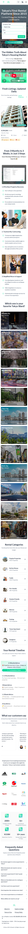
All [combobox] (4, 32)
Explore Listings (19, 909)
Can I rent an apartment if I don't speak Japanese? (11, 874)
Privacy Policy (19, 912)
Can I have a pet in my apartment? (10, 886)
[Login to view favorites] (18, 2)
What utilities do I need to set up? (10, 898)
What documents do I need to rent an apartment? (11, 868)
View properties (21, 328)
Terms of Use (8, 912)
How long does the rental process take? (12, 890)
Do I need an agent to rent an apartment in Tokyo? (12, 862)
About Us (7, 909)
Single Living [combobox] (7, 27)
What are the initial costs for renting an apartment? (12, 880)
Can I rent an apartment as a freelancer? (12, 894)
